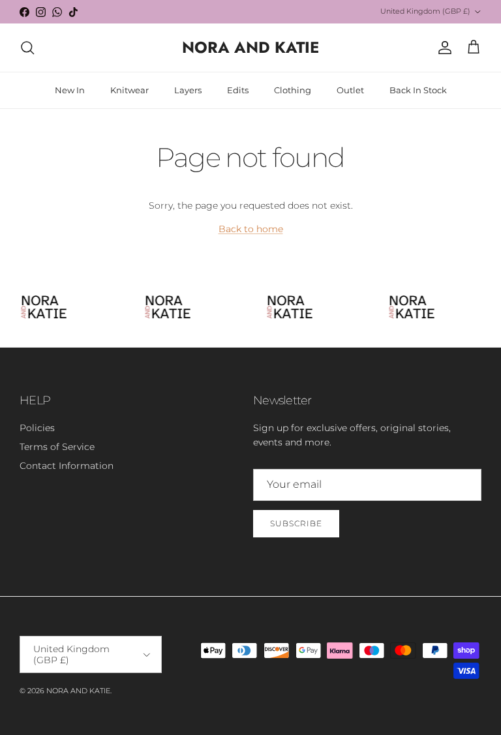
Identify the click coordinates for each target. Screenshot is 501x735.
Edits (238, 90)
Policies (37, 428)
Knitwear (129, 90)
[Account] (442, 47)
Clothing (292, 90)
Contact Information (67, 466)
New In (70, 90)
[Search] (27, 47)
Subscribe (296, 523)
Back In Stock (418, 90)
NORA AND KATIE (78, 690)
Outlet (350, 90)
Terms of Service (57, 447)
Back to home (251, 229)
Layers (188, 90)
